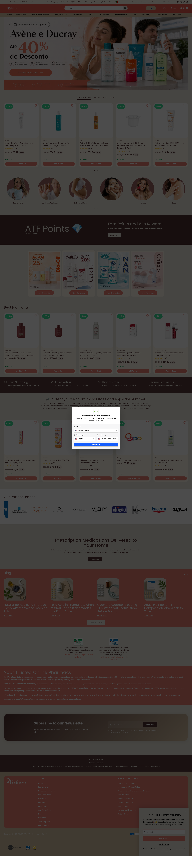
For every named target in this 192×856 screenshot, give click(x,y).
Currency (102, 435)
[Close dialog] (119, 409)
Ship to (78, 427)
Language (80, 435)
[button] (96, 431)
